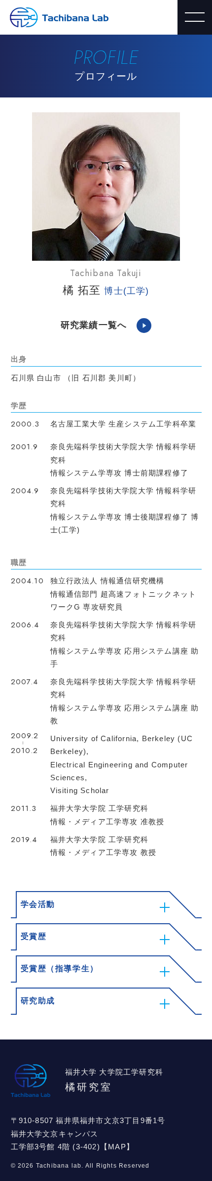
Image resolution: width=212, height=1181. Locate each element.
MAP (117, 1146)
